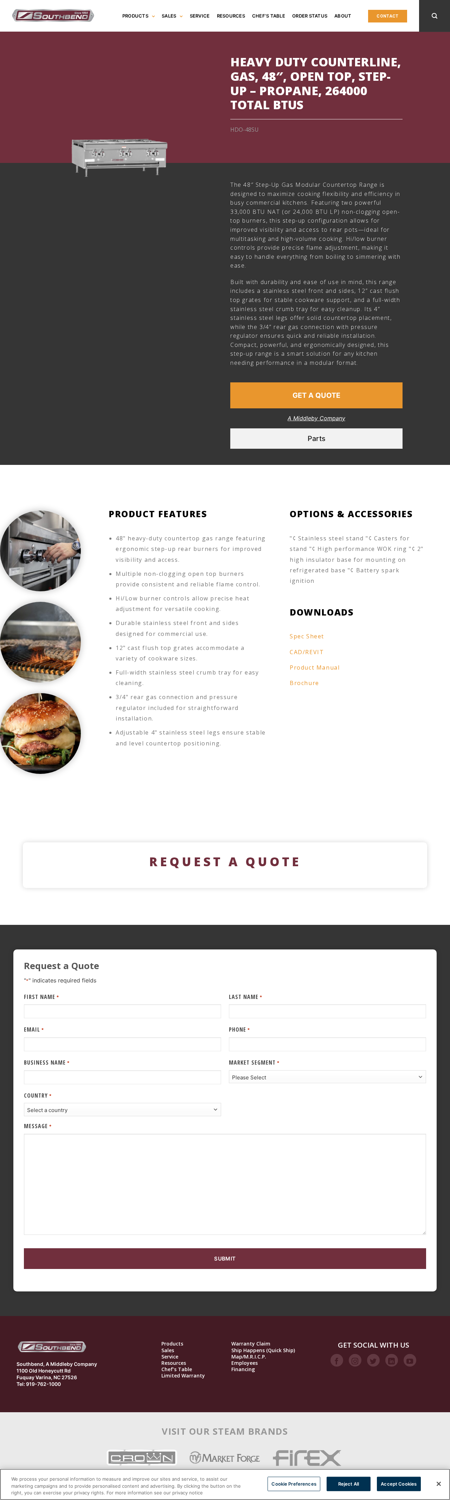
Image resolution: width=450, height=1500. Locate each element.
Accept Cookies (399, 1483)
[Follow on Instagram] (355, 1360)
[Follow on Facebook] (337, 1360)
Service (200, 16)
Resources (231, 16)
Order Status (309, 16)
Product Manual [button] (315, 667)
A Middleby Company (316, 418)
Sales (169, 16)
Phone (239, 1029)
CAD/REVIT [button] (307, 652)
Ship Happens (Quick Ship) (263, 1350)
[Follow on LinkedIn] (392, 1360)
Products (135, 16)
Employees (244, 1363)
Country (37, 1095)
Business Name (46, 1062)
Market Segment (254, 1062)
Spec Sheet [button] (307, 636)
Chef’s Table (268, 16)
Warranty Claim (250, 1344)
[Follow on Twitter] (373, 1360)
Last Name (245, 997)
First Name (41, 997)
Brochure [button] (304, 683)
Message (37, 1126)
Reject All (348, 1483)
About (342, 16)
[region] (225, 1484)
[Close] (438, 1484)
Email (34, 1029)
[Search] (434, 16)
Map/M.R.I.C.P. (248, 1357)
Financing (243, 1369)
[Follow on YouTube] (410, 1360)
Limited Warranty (183, 1376)
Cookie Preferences (293, 1483)
